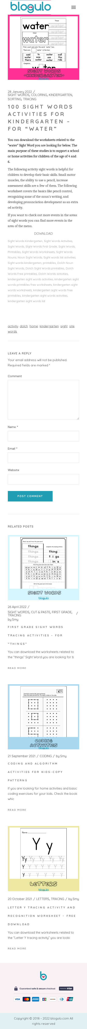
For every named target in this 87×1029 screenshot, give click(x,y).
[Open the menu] (73, 7)
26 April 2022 (17, 607)
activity (13, 326)
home (34, 326)
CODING (46, 756)
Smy (13, 619)
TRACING (29, 99)
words (12, 331)
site (72, 326)
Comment (15, 376)
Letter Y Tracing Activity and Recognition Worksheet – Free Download (42, 916)
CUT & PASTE (40, 612)
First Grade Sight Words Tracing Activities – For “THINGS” (36, 635)
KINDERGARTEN (60, 95)
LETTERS (42, 899)
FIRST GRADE (62, 612)
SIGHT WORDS (18, 95)
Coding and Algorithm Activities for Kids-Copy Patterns (35, 772)
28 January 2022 (20, 92)
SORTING (14, 99)
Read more (17, 668)
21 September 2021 (21, 756)
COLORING (39, 95)
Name (13, 427)
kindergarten (49, 326)
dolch (24, 326)
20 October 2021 (20, 899)
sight (64, 326)
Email (13, 448)
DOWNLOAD (43, 234)
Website (13, 470)
